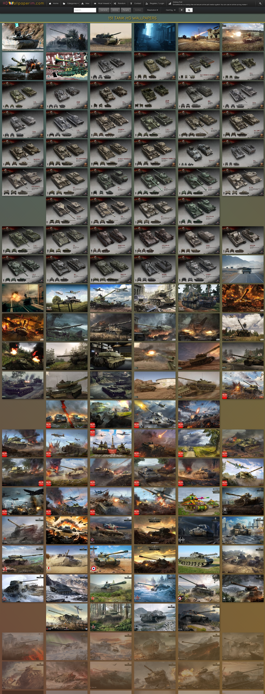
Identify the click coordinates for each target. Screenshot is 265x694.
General (103, 10)
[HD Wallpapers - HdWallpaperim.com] (23, 3)
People (126, 10)
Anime (115, 10)
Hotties (138, 10)
